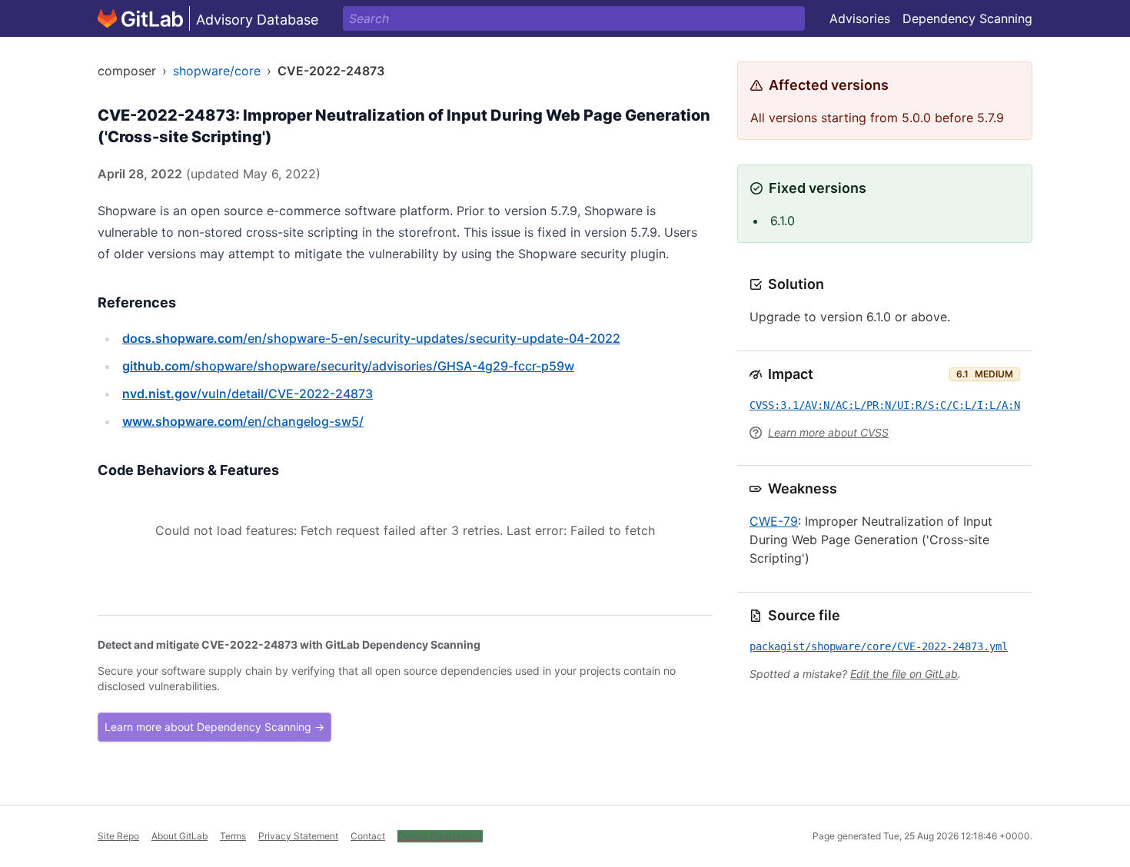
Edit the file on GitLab (904, 673)
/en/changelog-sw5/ (243, 421)
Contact (368, 836)
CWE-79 (773, 521)
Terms (233, 836)
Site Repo (118, 836)
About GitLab (179, 836)
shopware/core (217, 70)
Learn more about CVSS (828, 432)
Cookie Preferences (440, 836)
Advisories (859, 18)
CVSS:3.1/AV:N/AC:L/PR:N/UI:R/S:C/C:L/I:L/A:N (884, 405)
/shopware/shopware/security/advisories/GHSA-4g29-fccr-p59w (348, 366)
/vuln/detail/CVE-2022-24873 (247, 393)
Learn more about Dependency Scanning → (214, 726)
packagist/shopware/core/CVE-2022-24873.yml (878, 646)
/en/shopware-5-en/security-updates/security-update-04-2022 (371, 338)
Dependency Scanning (967, 18)
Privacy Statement (298, 836)
